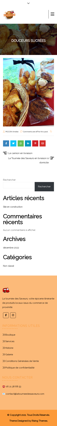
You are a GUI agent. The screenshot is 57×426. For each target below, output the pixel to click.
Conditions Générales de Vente (22, 361)
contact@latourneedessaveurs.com (25, 393)
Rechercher (9, 179)
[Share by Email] (43, 143)
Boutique (10, 334)
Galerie (9, 354)
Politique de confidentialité (19, 367)
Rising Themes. (40, 420)
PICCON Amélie (11, 132)
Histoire (9, 348)
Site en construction (12, 207)
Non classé (8, 266)
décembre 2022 (11, 247)
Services (9, 341)
